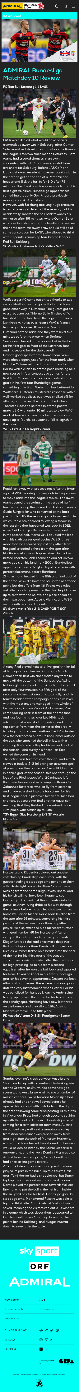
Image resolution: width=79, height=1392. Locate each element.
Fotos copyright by (47, 1361)
